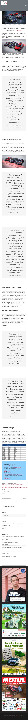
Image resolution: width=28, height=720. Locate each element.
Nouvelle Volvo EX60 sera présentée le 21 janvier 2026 (12, 524)
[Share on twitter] (23, 498)
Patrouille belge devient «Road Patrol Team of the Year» (13, 551)
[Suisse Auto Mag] (11, 4)
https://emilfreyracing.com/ (10, 465)
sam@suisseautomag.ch (12, 716)
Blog (3, 498)
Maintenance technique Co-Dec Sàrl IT (16, 716)
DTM (6, 498)
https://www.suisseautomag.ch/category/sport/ (12, 484)
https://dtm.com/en (17, 467)
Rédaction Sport (19, 30)
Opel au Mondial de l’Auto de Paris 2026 (10, 542)
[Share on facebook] (25, 498)
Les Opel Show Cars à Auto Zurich (9, 556)
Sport (10, 498)
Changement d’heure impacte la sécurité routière (12, 547)
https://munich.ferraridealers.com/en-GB (13, 474)
